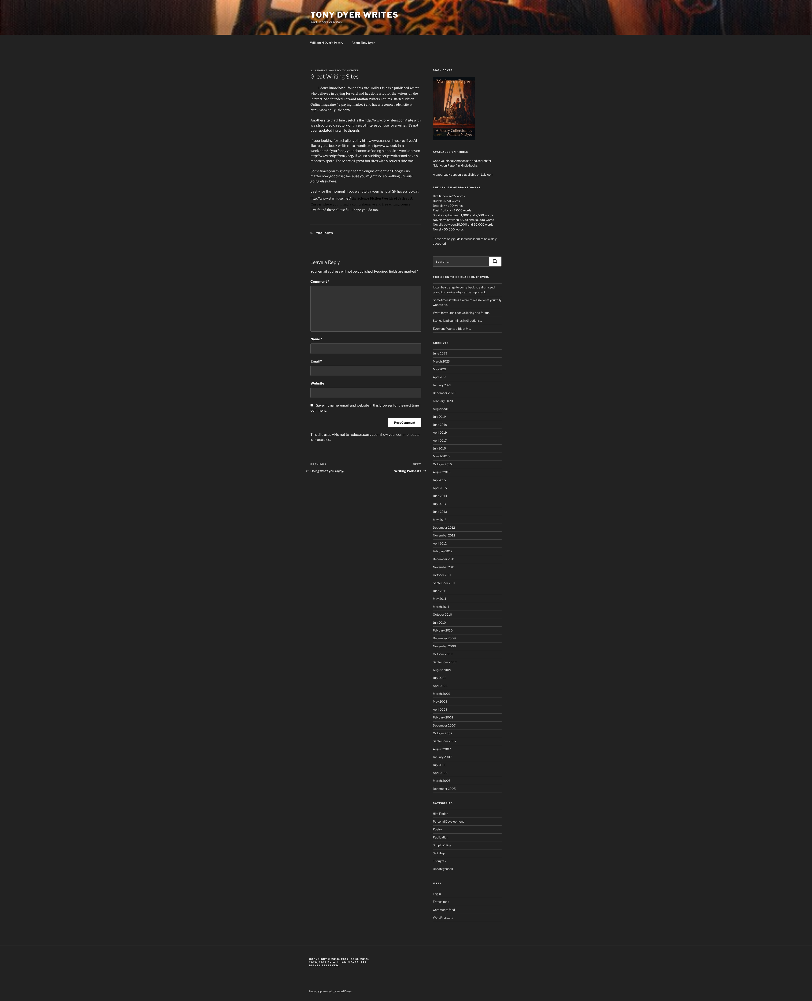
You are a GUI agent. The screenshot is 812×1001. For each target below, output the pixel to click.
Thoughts (324, 233)
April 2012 (440, 543)
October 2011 (442, 575)
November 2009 (444, 646)
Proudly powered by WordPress (330, 991)
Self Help (439, 853)
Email (316, 361)
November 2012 (444, 535)
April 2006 (440, 773)
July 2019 (439, 416)
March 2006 (441, 780)
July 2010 (439, 622)
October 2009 (443, 654)
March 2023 (441, 361)
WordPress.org (443, 917)
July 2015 (439, 480)
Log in (437, 894)
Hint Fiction (440, 813)
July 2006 (439, 765)
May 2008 (440, 701)
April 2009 (440, 686)
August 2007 (442, 749)
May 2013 (440, 519)
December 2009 (444, 638)
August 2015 (441, 472)
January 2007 (442, 757)
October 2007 (442, 733)
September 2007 (444, 741)
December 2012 (444, 527)
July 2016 (439, 448)
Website (317, 383)
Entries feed (441, 901)
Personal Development (448, 821)
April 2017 (440, 440)
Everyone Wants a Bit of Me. (452, 328)
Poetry (437, 829)
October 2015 (442, 464)
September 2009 (445, 662)
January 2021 (442, 385)
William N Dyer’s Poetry (326, 42)
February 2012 (442, 551)
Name (316, 339)
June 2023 (440, 353)
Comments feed (444, 909)
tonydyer (350, 70)
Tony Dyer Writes (354, 14)
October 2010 (442, 614)
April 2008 (440, 709)
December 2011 (444, 559)
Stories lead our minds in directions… (457, 320)
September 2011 (444, 583)
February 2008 (443, 717)
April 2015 (440, 488)
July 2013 (439, 504)
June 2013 (440, 511)
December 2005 (444, 788)
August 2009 (442, 670)
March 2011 (441, 606)
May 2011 (439, 598)
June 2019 (440, 424)
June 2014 (440, 496)
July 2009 (439, 678)
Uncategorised (443, 869)
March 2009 (441, 693)
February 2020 (443, 401)
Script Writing (442, 845)
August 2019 (441, 409)
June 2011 (440, 591)
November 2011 (444, 567)
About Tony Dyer (363, 42)
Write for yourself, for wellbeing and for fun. (461, 312)
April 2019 (440, 432)
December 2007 (444, 725)
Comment (319, 282)
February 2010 (443, 630)
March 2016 (441, 456)
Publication (440, 837)
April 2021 (440, 377)
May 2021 (439, 369)
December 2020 (444, 393)
